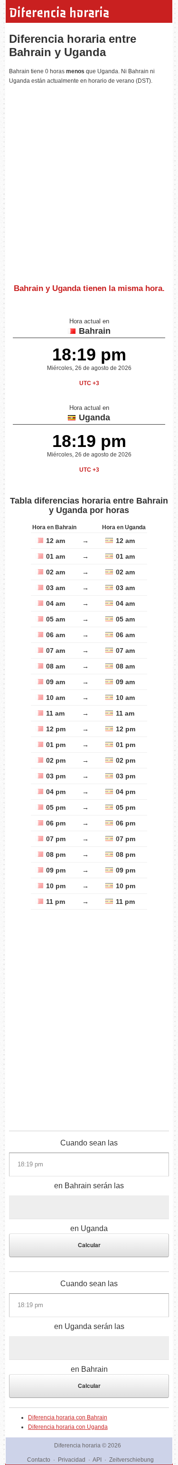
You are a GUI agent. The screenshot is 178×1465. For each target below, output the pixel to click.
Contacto (38, 1459)
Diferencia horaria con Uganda (68, 1427)
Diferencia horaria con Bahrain (67, 1417)
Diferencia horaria (59, 12)
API (97, 1459)
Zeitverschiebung (131, 1459)
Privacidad (71, 1459)
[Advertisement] (89, 180)
